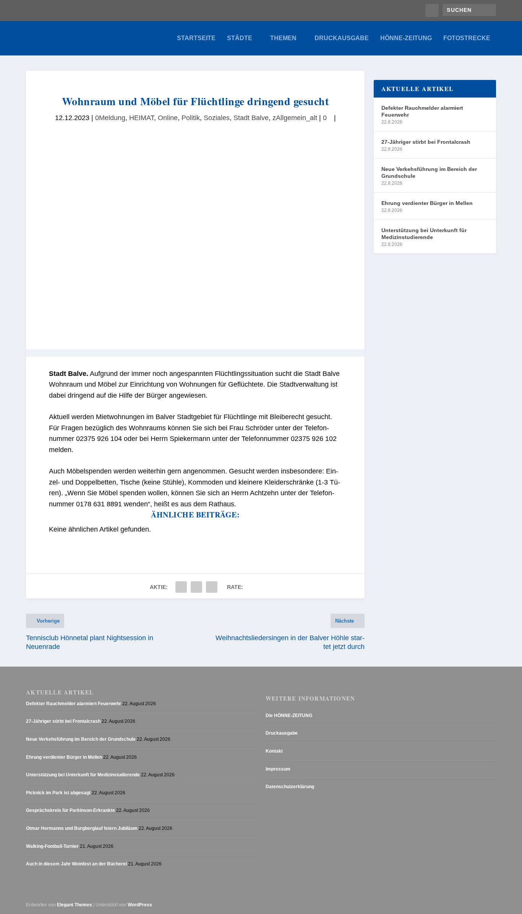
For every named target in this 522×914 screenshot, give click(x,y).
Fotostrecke (466, 38)
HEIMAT (141, 118)
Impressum (278, 769)
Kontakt (274, 751)
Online (168, 118)
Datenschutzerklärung (290, 786)
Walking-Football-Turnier (52, 846)
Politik (191, 118)
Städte (239, 38)
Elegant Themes (74, 904)
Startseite (196, 38)
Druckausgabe (341, 38)
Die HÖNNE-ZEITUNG (289, 715)
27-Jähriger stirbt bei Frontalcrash (425, 142)
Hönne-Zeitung (406, 38)
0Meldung (110, 118)
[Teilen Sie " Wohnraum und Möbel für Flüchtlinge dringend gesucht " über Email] (196, 587)
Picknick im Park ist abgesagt (58, 792)
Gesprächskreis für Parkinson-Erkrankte (70, 810)
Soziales (217, 118)
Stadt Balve (251, 118)
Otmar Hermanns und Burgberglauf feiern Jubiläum (82, 828)
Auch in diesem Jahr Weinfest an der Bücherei (76, 864)
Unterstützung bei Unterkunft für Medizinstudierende (424, 233)
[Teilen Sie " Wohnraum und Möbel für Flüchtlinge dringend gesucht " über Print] (211, 587)
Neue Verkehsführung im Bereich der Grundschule (429, 172)
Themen (283, 38)
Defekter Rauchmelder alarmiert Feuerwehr (422, 111)
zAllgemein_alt (294, 118)
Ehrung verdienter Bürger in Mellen (427, 203)
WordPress (140, 904)
